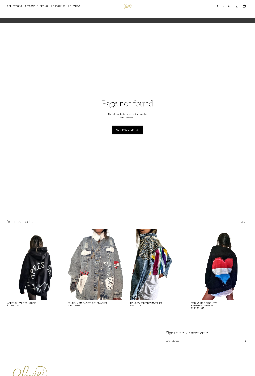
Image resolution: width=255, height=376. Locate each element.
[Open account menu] (236, 6)
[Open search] (229, 6)
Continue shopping (127, 130)
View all (244, 222)
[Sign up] (245, 341)
